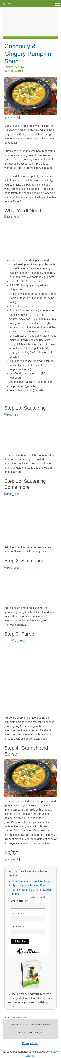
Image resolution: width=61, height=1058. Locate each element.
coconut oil (13, 197)
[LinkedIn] (39, 31)
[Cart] (54, 31)
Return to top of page (30, 1032)
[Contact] (25, 31)
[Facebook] (32, 31)
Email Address (19, 900)
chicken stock (29, 310)
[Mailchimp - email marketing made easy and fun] (28, 954)
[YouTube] (46, 31)
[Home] (19, 31)
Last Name (17, 926)
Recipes (22, 1017)
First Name (17, 913)
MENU (8, 4)
